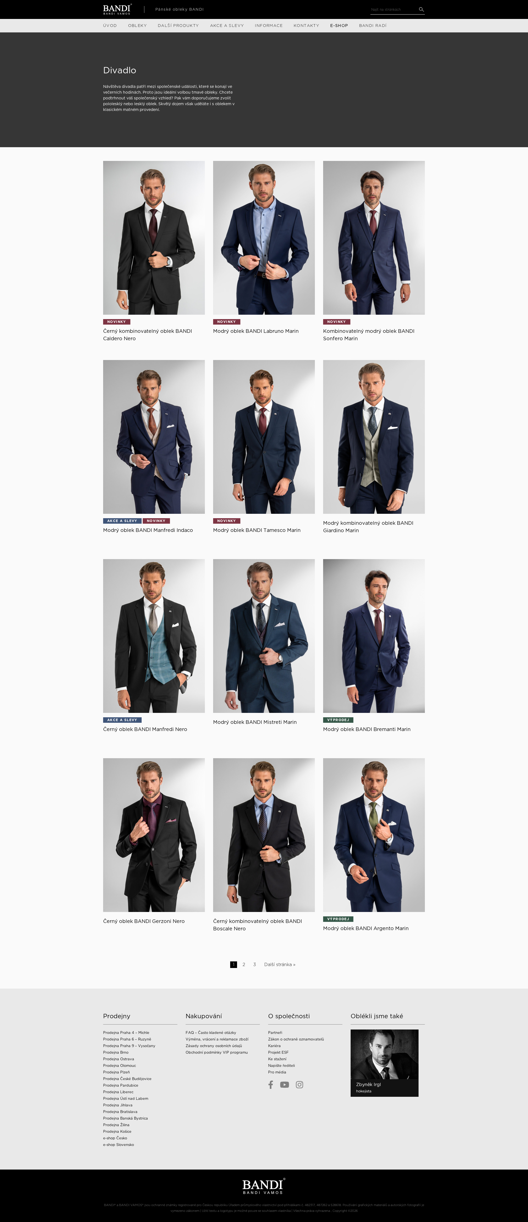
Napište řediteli (281, 1066)
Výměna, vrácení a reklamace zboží (217, 1039)
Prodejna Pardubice (120, 1085)
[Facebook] (270, 1085)
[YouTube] (284, 1085)
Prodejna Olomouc (119, 1066)
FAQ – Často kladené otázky (211, 1033)
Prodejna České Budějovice (127, 1079)
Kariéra (274, 1046)
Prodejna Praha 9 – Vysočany (129, 1046)
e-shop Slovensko (118, 1145)
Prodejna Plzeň (116, 1072)
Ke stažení (277, 1059)
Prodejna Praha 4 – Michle (126, 1033)
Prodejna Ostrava (118, 1059)
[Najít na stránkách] (421, 9)
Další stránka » (279, 964)
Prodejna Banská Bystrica (125, 1118)
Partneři (275, 1033)
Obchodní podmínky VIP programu (217, 1052)
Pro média (277, 1072)
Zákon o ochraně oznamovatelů (296, 1039)
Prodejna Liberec (118, 1092)
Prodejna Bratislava (120, 1112)
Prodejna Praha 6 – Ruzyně (127, 1039)
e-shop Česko (115, 1138)
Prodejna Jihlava (118, 1105)
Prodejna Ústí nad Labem (125, 1099)
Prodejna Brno (115, 1052)
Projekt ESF (278, 1052)
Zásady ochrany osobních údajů (214, 1046)
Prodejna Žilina (116, 1125)
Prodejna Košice (117, 1131)
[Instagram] (299, 1085)
